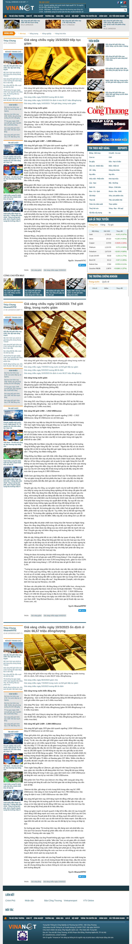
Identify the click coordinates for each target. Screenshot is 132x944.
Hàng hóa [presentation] (93, 225)
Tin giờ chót (44, 2)
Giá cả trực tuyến (99, 219)
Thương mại (49, 16)
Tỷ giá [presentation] (110, 225)
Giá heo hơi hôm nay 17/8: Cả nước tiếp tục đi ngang (12, 109)
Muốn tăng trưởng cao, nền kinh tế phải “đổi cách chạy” (13, 99)
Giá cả (67, 16)
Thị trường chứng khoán (103, 276)
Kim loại (23, 34)
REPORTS (122, 148)
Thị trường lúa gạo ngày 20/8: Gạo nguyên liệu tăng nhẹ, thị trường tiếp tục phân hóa (12, 93)
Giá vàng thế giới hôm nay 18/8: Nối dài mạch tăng (30, 21)
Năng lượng (34, 34)
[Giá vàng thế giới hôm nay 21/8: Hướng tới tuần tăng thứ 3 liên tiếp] (34, 288)
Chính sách (103, 16)
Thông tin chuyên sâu (89, 16)
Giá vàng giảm (36, 270)
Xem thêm (128, 15)
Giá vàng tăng (36, 882)
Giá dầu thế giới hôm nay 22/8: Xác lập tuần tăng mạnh (12, 68)
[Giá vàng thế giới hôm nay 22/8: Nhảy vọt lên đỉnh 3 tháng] (13, 288)
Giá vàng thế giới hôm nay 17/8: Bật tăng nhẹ (71, 21)
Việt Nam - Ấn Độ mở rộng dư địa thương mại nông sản (61, 9)
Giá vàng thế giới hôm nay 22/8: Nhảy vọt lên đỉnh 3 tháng (12, 293)
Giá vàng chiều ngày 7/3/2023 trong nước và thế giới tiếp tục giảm (51, 367)
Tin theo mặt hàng (99, 148)
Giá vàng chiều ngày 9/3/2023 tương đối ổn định (44, 97)
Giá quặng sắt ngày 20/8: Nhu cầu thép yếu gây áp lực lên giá (55, 293)
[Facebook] (118, 3)
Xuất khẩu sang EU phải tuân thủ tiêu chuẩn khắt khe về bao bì (61, 12)
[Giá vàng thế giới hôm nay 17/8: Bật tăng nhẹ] (53, 28)
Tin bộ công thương (16, 16)
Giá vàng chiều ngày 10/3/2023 (54, 882)
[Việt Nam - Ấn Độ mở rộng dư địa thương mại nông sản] (13, 174)
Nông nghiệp (46, 34)
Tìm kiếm (123, 6)
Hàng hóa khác (60, 34)
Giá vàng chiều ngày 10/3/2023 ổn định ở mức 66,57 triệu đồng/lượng (52, 100)
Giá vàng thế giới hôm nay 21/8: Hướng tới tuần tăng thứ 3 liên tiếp (12, 81)
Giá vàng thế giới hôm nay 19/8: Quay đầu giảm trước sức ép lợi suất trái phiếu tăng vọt (114, 23)
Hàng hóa (59, 16)
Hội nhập (75, 16)
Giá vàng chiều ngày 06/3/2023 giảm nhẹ (41, 680)
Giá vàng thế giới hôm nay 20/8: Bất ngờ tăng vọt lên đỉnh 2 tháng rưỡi (117, 94)
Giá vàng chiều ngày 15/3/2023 (55, 270)
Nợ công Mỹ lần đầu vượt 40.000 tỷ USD (12, 86)
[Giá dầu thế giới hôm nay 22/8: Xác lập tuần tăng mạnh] (13, 63)
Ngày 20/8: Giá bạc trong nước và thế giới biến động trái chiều (76, 293)
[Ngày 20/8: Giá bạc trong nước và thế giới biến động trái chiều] (76, 288)
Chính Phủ (10, 900)
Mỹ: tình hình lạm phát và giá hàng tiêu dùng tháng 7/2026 (12, 74)
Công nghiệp (38, 16)
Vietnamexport (70, 900)
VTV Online (88, 900)
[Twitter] (121, 3)
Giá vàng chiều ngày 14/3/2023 (55, 615)
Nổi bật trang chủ (13, 52)
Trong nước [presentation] (94, 282)
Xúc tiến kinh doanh (117, 16)
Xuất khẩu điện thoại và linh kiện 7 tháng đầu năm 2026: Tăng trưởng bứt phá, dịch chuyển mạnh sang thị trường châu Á (12, 217)
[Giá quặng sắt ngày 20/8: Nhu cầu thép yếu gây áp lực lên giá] (55, 288)
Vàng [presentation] (102, 225)
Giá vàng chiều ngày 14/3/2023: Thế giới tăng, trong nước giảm (50, 103)
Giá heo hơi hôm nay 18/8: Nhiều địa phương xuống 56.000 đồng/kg (12, 116)
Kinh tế (29, 16)
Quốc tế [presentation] (105, 282)
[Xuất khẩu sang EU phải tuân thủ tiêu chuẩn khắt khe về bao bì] (13, 193)
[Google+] (124, 3)
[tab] (93, 224)
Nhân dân (29, 900)
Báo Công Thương (53, 900)
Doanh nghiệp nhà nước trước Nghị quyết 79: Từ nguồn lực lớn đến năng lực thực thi (61, 6)
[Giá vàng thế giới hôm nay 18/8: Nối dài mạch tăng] (12, 28)
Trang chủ (5, 16)
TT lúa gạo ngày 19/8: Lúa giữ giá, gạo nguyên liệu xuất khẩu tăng (12, 123)
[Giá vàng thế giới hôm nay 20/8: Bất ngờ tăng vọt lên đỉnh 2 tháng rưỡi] (95, 102)
